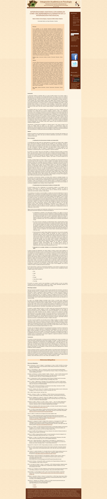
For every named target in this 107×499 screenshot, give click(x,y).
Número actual (75, 17)
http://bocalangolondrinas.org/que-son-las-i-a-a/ (38, 407)
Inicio (74, 15)
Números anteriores (76, 19)
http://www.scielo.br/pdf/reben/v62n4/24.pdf (44, 424)
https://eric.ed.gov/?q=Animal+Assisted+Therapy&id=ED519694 (41, 411)
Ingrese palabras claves (75, 32)
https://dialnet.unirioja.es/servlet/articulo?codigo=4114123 (45, 453)
